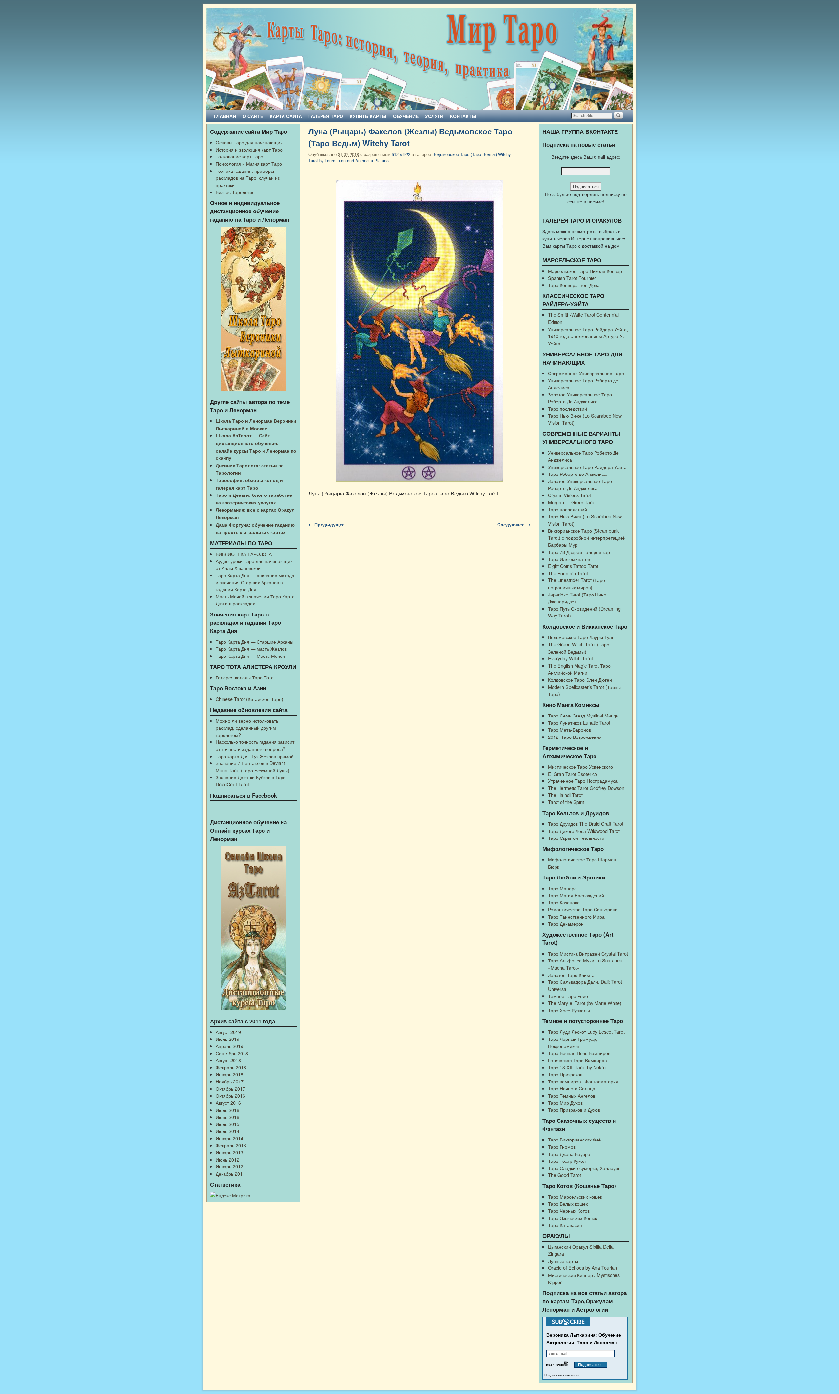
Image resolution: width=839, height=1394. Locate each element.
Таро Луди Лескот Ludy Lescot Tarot (586, 1031)
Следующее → (514, 524)
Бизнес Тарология (235, 192)
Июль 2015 (227, 1124)
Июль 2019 (227, 1038)
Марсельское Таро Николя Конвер (585, 270)
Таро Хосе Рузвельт (569, 1010)
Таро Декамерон (566, 923)
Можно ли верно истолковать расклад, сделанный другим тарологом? (247, 727)
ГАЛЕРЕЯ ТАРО (325, 116)
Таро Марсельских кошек (575, 1196)
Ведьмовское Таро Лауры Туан (581, 637)
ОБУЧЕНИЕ (406, 116)
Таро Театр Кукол (567, 1160)
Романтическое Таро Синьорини (583, 909)
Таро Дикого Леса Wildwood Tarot (584, 830)
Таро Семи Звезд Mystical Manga (583, 715)
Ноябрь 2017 (230, 1081)
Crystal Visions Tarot (569, 495)
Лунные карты (563, 1260)
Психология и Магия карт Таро (249, 163)
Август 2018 (228, 1060)
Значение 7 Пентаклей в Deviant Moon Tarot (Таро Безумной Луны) (252, 766)
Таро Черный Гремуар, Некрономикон (572, 1042)
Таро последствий (567, 408)
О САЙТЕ (253, 116)
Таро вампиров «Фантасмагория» (584, 1081)
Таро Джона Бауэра (569, 1153)
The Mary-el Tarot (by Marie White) (584, 1003)
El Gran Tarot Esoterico (572, 773)
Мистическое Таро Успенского (580, 766)
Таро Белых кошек (568, 1203)
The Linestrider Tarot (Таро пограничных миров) (576, 583)
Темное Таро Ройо (568, 995)
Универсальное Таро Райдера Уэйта (587, 466)
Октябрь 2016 (230, 1095)
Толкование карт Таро (239, 156)
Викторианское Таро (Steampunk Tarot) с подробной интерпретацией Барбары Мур (587, 537)
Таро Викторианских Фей (575, 1139)
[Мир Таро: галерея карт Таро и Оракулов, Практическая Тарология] (419, 59)
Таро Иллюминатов (569, 559)
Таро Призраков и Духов (574, 1109)
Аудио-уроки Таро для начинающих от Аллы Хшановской (254, 564)
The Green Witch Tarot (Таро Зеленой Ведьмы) (578, 648)
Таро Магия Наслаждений (576, 895)
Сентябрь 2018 (232, 1053)
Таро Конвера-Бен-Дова (574, 284)
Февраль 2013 (231, 1145)
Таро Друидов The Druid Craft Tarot (585, 823)
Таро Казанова (564, 902)
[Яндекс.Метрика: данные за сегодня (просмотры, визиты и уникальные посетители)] (230, 1195)
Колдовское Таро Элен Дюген (580, 679)
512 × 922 (401, 154)
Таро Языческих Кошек (572, 1217)
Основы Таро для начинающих (249, 142)
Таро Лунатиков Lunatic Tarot (579, 722)
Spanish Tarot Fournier (572, 277)
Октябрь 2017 (230, 1088)
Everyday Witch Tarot (570, 658)
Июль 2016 (227, 1109)
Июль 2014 (227, 1130)
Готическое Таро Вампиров (577, 1060)
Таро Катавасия (565, 1225)
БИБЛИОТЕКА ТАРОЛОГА (244, 553)
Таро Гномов (562, 1146)
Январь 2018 (229, 1074)
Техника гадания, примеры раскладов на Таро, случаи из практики (248, 177)
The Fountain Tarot (568, 573)
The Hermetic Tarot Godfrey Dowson (586, 787)
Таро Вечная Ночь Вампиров (579, 1052)
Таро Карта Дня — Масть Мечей (250, 655)
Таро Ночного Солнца (571, 1088)
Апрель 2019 (229, 1045)
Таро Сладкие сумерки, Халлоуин (584, 1167)
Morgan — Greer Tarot (571, 502)
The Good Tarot (564, 1174)
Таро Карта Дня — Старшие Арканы (254, 641)
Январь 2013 (229, 1152)
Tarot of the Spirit (566, 801)
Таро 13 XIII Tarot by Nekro (577, 1067)
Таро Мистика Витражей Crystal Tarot (588, 953)
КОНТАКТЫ (463, 116)
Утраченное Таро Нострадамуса (583, 780)
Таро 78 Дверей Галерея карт (580, 551)
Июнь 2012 (227, 1159)
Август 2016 (228, 1102)
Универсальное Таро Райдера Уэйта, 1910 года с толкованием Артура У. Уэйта (588, 336)
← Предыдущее (326, 524)
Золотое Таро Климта (571, 974)
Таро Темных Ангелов (571, 1095)
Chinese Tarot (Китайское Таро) (249, 699)
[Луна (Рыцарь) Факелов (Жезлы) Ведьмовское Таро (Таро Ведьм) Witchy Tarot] (419, 331)
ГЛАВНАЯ (225, 116)
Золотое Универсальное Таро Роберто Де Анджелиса (580, 398)
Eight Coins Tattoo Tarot (573, 565)
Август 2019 (228, 1031)
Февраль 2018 (231, 1067)
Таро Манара (562, 888)
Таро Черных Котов (569, 1210)
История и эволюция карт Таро (249, 149)
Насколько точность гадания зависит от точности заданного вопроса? (255, 745)
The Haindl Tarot (565, 794)
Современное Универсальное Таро (586, 373)
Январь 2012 (229, 1166)
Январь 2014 (229, 1138)
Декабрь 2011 (230, 1173)
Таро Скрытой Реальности (576, 837)
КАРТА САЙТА (286, 116)
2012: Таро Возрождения (575, 736)
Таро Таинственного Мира (576, 916)
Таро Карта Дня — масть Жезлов (251, 648)
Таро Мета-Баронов (569, 729)
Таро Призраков (565, 1074)
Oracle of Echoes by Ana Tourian (582, 1267)
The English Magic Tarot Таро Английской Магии (579, 669)
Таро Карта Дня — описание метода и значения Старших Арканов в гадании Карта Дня (255, 582)
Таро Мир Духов (565, 1102)
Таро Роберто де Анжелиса (577, 473)
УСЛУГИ (434, 116)
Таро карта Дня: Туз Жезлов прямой (255, 756)
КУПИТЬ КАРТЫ (368, 116)
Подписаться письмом (561, 1375)
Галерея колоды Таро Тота (245, 677)
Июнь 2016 (227, 1116)
